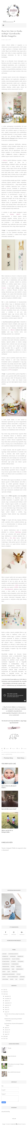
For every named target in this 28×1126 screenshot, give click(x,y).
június (6, 1009)
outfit (4, 976)
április (6, 1027)
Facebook (6, 934)
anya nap (4, 953)
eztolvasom (20, 961)
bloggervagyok (6, 958)
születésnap (5, 979)
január (6, 1034)
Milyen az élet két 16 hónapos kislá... (7, 831)
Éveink (9, 1048)
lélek (8, 971)
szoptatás (22, 976)
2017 (4, 1038)
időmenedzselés (6, 969)
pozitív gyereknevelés (13, 976)
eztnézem (13, 961)
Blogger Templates (6, 1124)
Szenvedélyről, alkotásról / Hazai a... (9, 786)
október (6, 1000)
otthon (18, 974)
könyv (3, 971)
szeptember (7, 1003)
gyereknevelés (15, 963)
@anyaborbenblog (6, 1111)
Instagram (14, 934)
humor (12, 966)
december (7, 996)
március (6, 1029)
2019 (4, 994)
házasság (18, 966)
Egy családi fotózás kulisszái (14, 1072)
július (6, 1007)
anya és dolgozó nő (13, 953)
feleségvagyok (5, 963)
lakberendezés (8, 754)
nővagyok (14, 971)
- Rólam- (14, 1118)
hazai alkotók (20, 752)
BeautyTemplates (22, 1124)
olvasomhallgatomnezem (8, 974)
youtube (21, 979)
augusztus (7, 1005)
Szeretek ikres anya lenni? (9, 809)
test (16, 979)
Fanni (4, 39)
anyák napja (12, 956)
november (7, 998)
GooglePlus (21, 934)
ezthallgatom (5, 961)
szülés (11, 979)
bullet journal (15, 958)
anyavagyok (6, 752)
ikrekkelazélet (19, 969)
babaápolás (20, 956)
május (6, 1012)
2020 (4, 992)
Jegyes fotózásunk (12, 1056)
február (6, 1032)
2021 (4, 989)
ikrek (3, 754)
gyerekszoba (13, 752)
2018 (4, 1036)
